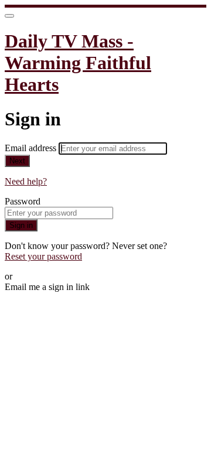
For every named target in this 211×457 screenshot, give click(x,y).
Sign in (21, 225)
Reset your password (43, 256)
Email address (32, 148)
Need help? (26, 181)
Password (22, 201)
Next (17, 160)
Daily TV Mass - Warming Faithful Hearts (78, 62)
